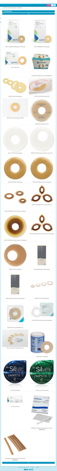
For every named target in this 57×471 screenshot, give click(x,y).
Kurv (49, 5)
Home (2, 5)
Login (4, 5)
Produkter (5, 7)
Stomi (8, 7)
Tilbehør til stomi (13, 7)
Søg (6, 5)
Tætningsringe (19, 7)
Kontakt (32, 467)
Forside (2, 7)
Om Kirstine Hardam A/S (23, 467)
